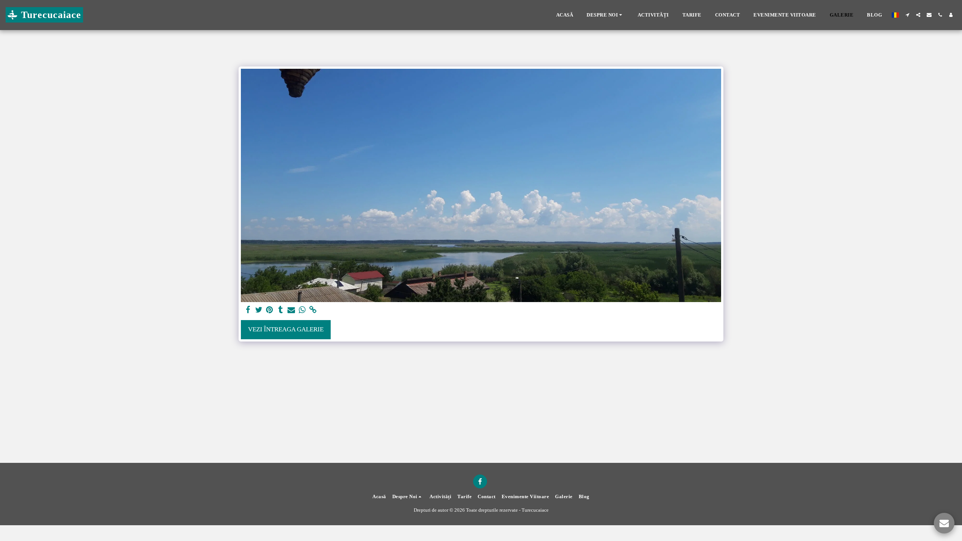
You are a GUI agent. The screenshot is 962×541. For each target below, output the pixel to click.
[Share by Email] (291, 310)
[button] (605, 15)
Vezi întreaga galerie (286, 329)
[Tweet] (259, 310)
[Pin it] (270, 310)
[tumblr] (280, 310)
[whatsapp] (302, 310)
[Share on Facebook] (248, 310)
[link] (313, 310)
